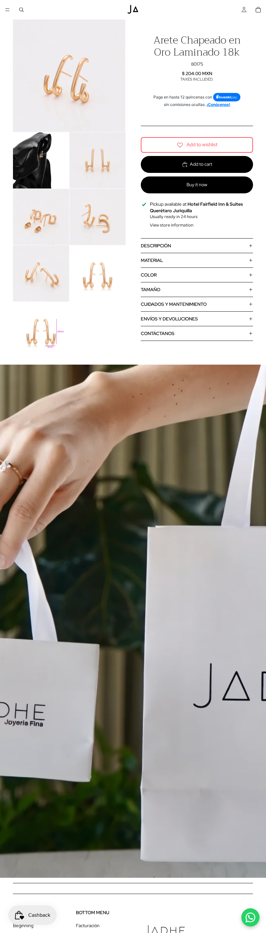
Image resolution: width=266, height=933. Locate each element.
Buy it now (197, 185)
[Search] (21, 10)
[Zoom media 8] (41, 330)
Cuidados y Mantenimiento (174, 304)
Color (149, 275)
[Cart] (258, 10)
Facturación (88, 925)
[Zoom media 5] (97, 217)
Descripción (156, 246)
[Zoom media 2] (41, 160)
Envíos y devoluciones (169, 319)
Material (152, 260)
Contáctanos (158, 333)
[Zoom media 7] (97, 273)
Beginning (23, 925)
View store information (171, 225)
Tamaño (150, 289)
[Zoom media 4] (41, 217)
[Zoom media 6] (41, 273)
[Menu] (7, 9)
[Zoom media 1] (69, 75)
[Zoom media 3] (97, 160)
